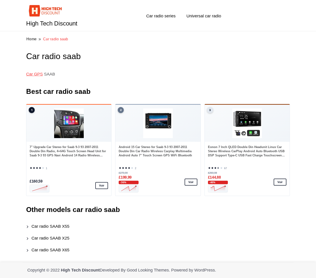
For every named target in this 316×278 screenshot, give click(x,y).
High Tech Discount (51, 23)
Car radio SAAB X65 (50, 250)
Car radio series (161, 16)
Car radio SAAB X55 (50, 226)
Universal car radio (203, 16)
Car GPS (34, 74)
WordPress (204, 270)
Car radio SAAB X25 (50, 238)
